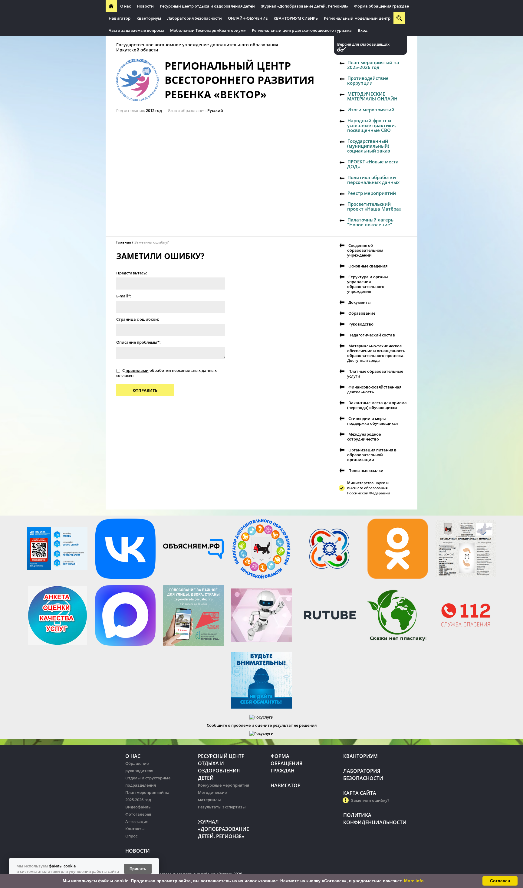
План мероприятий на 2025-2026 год (373, 64)
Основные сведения (367, 266)
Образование (361, 313)
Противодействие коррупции (368, 80)
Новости (145, 6)
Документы (359, 302)
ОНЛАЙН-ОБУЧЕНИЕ (248, 18)
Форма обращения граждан (381, 6)
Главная (123, 242)
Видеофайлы (138, 807)
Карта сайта (359, 793)
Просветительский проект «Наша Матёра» (374, 206)
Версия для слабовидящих (363, 44)
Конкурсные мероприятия (223, 785)
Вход (362, 30)
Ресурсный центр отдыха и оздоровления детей (207, 6)
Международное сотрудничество (364, 436)
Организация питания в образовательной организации (371, 454)
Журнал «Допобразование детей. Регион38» (304, 6)
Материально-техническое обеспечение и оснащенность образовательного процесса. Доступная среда (376, 353)
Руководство (360, 324)
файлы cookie (62, 866)
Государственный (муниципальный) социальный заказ (368, 146)
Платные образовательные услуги (375, 374)
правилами (137, 370)
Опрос (131, 836)
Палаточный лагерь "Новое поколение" (370, 222)
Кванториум (149, 18)
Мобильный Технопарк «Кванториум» (208, 30)
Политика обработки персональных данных (373, 179)
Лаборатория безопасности (194, 18)
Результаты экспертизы (222, 807)
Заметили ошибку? (370, 800)
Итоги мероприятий (370, 109)
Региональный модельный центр (357, 18)
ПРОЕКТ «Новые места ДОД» (373, 164)
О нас (125, 6)
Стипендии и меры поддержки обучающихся (372, 421)
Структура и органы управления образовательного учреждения (367, 284)
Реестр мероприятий (371, 193)
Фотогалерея (138, 814)
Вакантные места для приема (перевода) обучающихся (377, 405)
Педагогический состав (371, 335)
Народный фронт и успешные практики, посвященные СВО (371, 125)
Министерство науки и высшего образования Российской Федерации (368, 487)
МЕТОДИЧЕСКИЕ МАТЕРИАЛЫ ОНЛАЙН (372, 96)
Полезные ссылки (365, 470)
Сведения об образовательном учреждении (365, 250)
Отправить (145, 390)
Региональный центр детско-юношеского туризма (302, 30)
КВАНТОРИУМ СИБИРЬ (296, 18)
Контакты (135, 828)
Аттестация (136, 821)
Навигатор (119, 18)
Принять (138, 869)
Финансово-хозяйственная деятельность (374, 389)
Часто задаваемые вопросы (136, 30)
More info (414, 880)
